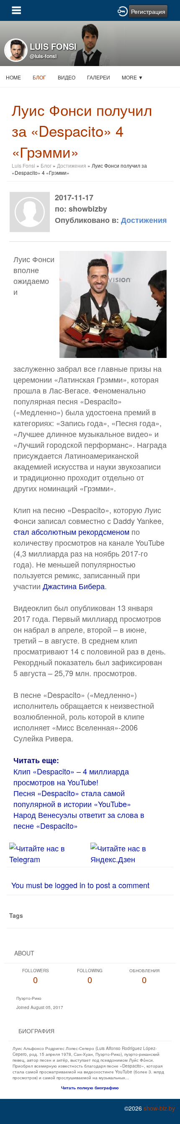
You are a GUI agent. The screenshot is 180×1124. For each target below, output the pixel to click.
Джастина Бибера (74, 585)
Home (13, 77)
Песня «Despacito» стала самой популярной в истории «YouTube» (72, 798)
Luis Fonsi (23, 165)
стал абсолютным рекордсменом (71, 531)
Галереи (98, 77)
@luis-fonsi (43, 56)
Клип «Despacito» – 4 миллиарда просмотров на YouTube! (71, 776)
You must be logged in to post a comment (80, 884)
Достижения (71, 165)
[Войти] (122, 10)
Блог (39, 77)
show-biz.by (159, 1108)
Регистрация (148, 11)
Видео (66, 77)
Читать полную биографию (90, 1088)
